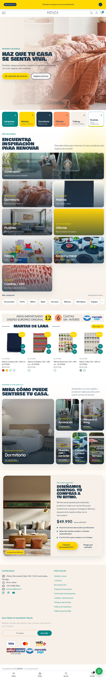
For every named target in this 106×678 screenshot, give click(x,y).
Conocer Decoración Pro (67, 546)
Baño (43, 302)
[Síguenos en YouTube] (13, 593)
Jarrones (55, 302)
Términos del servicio (62, 602)
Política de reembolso (62, 607)
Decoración (9, 302)
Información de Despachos (65, 593)
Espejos (94, 302)
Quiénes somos (60, 576)
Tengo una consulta (88, 546)
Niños (32, 302)
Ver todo (96, 326)
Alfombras (81, 302)
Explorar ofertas (41, 76)
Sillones (67, 302)
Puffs (22, 302)
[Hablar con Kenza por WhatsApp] (99, 671)
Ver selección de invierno (16, 76)
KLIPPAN (6, 359)
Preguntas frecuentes (63, 589)
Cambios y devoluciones (63, 598)
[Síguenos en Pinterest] (8, 593)
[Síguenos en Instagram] (3, 593)
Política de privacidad (62, 611)
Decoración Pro (60, 585)
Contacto (58, 580)
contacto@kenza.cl (13, 589)
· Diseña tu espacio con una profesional (39, 4)
